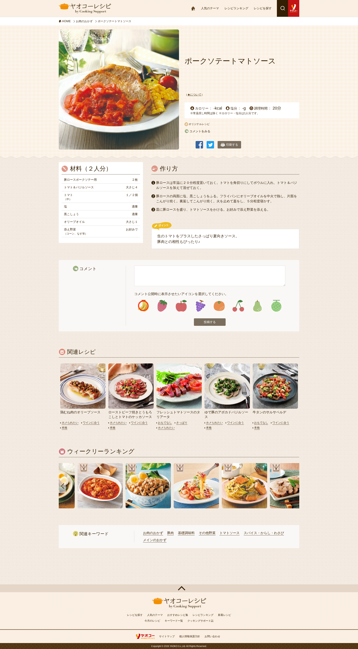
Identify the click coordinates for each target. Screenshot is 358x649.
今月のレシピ (152, 620)
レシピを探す (263, 8)
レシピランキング (236, 8)
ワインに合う (91, 422)
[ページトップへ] (179, 588)
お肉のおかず (153, 533)
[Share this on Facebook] (199, 143)
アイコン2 (162, 306)
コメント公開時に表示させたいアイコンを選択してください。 (181, 294)
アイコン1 (143, 306)
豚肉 (170, 533)
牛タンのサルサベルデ (269, 412)
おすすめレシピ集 (177, 614)
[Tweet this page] (210, 143)
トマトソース (229, 533)
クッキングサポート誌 (200, 620)
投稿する (210, 322)
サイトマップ (167, 636)
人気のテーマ (210, 8)
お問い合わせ (212, 636)
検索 (282, 8)
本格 (64, 427)
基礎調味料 (186, 533)
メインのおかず (155, 540)
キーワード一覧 (174, 620)
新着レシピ (224, 614)
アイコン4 (200, 306)
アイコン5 (219, 306)
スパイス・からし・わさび (264, 533)
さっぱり (181, 422)
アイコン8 (276, 306)
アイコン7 (257, 306)
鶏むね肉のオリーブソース (80, 412)
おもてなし (165, 422)
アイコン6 (238, 306)
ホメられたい (70, 422)
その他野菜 (207, 533)
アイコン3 (181, 306)
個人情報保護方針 (189, 636)
